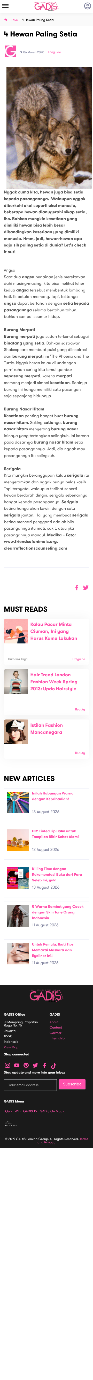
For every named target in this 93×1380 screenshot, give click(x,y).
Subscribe (72, 1084)
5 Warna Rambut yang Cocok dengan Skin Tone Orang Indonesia (58, 912)
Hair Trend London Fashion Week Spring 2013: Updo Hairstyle (54, 682)
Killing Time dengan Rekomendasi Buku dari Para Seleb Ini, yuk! (57, 874)
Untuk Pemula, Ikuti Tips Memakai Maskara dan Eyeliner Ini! (53, 950)
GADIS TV (30, 1111)
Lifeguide (54, 52)
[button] (86, 587)
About (54, 1022)
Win (18, 1111)
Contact (56, 1027)
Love (14, 20)
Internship (57, 1038)
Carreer (55, 1033)
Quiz (8, 1111)
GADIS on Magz (52, 1111)
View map (11, 1047)
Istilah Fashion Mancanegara (46, 729)
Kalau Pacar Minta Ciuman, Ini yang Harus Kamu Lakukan (53, 631)
